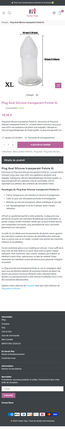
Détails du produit (14, 160)
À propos (5, 324)
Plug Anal (38, 151)
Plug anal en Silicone (11, 288)
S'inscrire (8, 395)
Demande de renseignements (41, 138)
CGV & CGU (7, 331)
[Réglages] (54, 12)
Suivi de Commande (10, 335)
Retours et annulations (12, 369)
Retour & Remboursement (13, 354)
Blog (4, 320)
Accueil (5, 22)
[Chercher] (9, 12)
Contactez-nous (9, 358)
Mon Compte (7, 339)
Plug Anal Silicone (52, 151)
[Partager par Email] (37, 95)
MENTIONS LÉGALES (11, 343)
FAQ (3, 328)
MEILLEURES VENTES (22, 151)
